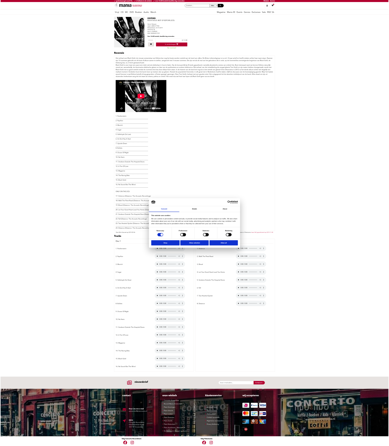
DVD (132, 12)
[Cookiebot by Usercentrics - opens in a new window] (229, 202)
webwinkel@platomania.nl (138, 411)
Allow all (224, 243)
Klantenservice (212, 411)
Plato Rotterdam (169, 424)
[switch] (183, 234)
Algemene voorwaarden (215, 421)
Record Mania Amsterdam (173, 404)
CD (122, 12)
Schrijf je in (258, 383)
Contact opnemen (213, 417)
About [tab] (225, 209)
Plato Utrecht (168, 411)
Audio (146, 12)
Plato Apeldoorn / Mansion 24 (174, 427)
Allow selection (194, 243)
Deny (165, 243)
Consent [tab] (164, 209)
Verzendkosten (212, 407)
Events (239, 12)
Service (272, 1)
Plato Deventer (169, 417)
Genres (247, 12)
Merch (153, 12)
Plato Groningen (169, 407)
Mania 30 (231, 12)
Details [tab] (194, 209)
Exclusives (256, 12)
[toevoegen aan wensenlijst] (151, 44)
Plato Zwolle (168, 421)
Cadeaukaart (211, 414)
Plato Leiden (168, 414)
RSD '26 (270, 12)
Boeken (138, 12)
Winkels (266, 1)
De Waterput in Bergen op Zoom (175, 431)
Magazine (221, 12)
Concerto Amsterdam (171, 400)
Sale (264, 12)
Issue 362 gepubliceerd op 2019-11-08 (262, 232)
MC (126, 12)
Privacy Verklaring (213, 424)
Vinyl (117, 12)
